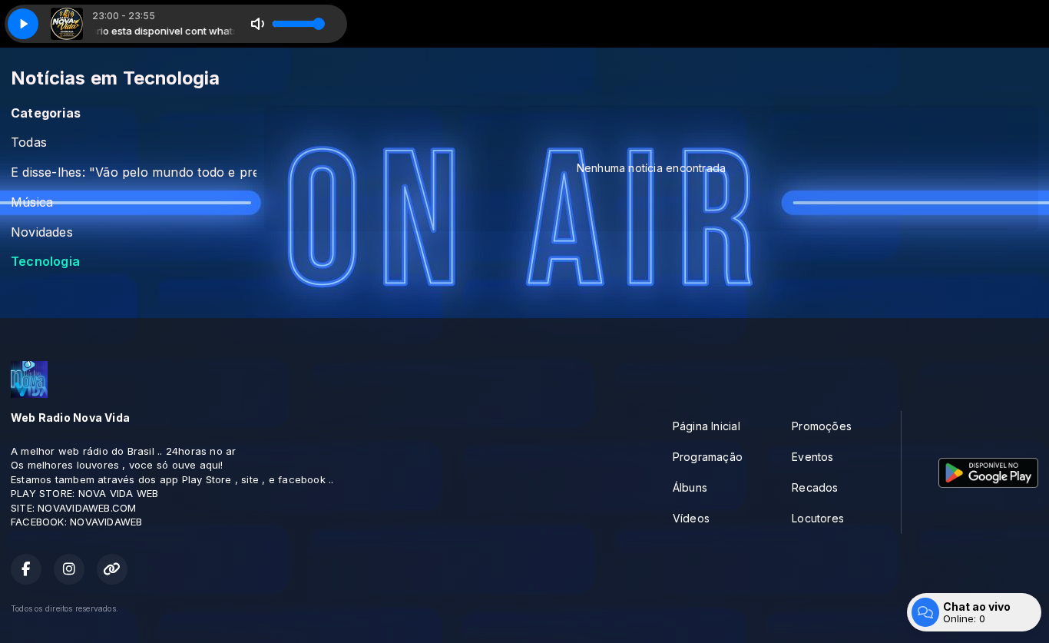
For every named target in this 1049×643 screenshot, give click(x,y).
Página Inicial (706, 426)
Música (32, 202)
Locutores (818, 518)
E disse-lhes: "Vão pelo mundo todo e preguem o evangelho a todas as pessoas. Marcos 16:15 (133, 172)
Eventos (812, 456)
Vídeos (691, 518)
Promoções (822, 426)
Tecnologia (45, 261)
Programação (708, 456)
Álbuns (690, 487)
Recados (815, 487)
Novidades (42, 232)
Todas (29, 142)
